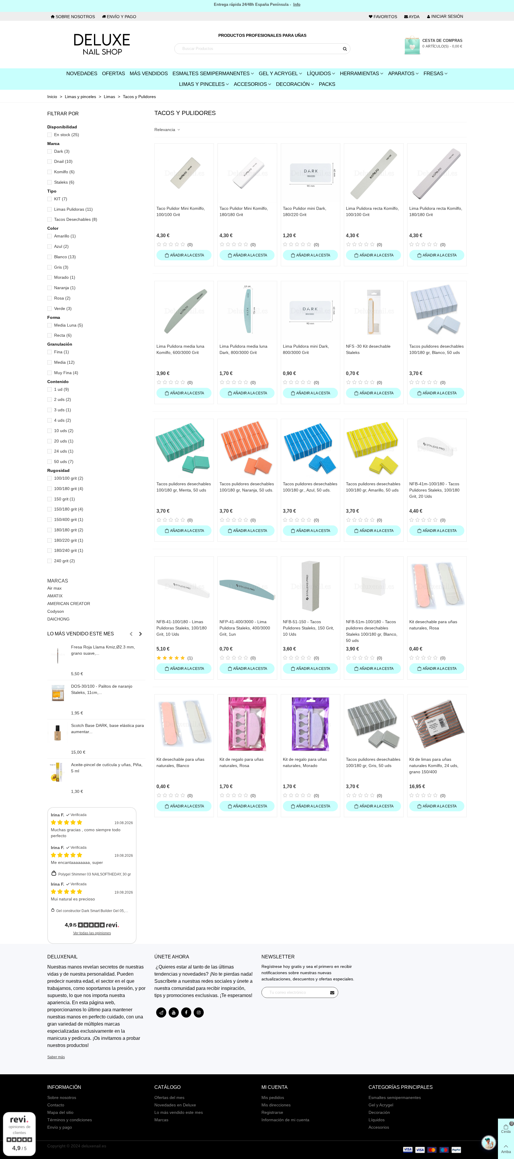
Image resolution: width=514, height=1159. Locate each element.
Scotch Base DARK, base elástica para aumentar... (107, 728)
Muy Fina (66, 372)
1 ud (61, 389)
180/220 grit (68, 540)
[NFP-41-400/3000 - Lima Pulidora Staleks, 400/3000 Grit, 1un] (247, 586)
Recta (63, 335)
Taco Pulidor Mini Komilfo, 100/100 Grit (180, 211)
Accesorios (250, 84)
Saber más (56, 1057)
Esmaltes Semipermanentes (211, 73)
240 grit (64, 560)
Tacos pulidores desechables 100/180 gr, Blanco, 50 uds (436, 349)
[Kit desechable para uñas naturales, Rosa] (437, 586)
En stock (66, 134)
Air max (54, 588)
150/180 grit (68, 509)
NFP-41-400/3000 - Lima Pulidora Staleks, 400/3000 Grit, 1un (245, 628)
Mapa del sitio (60, 1112)
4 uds (62, 420)
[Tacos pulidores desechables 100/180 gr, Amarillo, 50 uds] (373, 448)
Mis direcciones (276, 1105)
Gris (61, 267)
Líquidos (319, 73)
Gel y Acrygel (278, 73)
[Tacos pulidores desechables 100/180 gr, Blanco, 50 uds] (437, 310)
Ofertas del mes (169, 1097)
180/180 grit (68, 529)
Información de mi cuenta (285, 1119)
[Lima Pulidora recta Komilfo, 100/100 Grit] (373, 173)
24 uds (63, 451)
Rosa (62, 298)
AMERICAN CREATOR (68, 603)
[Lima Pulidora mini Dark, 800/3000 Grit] (310, 310)
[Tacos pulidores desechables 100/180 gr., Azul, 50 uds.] (310, 448)
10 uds (63, 430)
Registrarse (272, 1112)
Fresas (433, 73)
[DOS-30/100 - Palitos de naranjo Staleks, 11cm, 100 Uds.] (57, 693)
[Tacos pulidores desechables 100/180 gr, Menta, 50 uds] (184, 448)
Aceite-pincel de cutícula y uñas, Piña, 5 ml (106, 767)
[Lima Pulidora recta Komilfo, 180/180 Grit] (437, 173)
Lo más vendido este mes (80, 633)
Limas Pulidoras (73, 209)
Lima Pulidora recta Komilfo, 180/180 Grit (435, 211)
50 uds (63, 461)
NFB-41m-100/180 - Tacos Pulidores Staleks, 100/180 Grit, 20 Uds (434, 490)
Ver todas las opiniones (92, 933)
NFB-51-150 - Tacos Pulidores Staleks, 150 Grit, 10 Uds (308, 628)
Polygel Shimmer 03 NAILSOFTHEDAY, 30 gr (94, 874)
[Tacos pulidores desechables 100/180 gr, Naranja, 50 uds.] (247, 448)
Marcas (57, 580)
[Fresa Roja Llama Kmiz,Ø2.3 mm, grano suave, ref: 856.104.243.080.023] (57, 654)
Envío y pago (59, 1127)
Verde (63, 308)
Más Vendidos (149, 73)
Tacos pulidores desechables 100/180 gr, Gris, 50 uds (373, 762)
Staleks (64, 182)
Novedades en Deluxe (175, 1105)
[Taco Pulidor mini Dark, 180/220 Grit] (310, 173)
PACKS (327, 84)
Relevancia (165, 129)
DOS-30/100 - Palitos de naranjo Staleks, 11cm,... (101, 689)
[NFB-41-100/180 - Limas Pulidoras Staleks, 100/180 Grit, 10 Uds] (184, 586)
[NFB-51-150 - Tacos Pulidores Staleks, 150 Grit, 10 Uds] (310, 586)
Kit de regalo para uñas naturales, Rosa (242, 762)
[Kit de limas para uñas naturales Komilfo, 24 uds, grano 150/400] (437, 724)
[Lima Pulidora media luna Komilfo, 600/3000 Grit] (184, 310)
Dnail (63, 161)
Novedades (81, 73)
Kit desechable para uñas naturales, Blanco (180, 762)
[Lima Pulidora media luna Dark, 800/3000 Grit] (247, 310)
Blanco (65, 256)
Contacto (55, 1105)
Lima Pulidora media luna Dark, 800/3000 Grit (243, 349)
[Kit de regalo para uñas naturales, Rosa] (247, 724)
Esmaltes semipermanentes (395, 1097)
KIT (60, 198)
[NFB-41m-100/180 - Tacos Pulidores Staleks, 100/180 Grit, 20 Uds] (437, 448)
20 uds (63, 441)
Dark (62, 151)
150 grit (64, 499)
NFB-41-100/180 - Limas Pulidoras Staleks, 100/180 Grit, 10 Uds (181, 628)
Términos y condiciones (69, 1119)
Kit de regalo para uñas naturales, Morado (305, 762)
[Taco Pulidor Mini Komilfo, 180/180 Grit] (247, 173)
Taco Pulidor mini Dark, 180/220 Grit (304, 211)
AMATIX (54, 595)
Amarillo (65, 236)
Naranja (65, 287)
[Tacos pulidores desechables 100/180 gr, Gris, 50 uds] (373, 724)
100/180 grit (68, 488)
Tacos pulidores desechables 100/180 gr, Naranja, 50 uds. (247, 486)
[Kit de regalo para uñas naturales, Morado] (310, 724)
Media (64, 362)
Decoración (293, 84)
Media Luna (68, 325)
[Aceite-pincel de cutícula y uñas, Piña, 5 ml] (57, 772)
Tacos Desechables (75, 219)
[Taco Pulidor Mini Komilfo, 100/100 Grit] (184, 173)
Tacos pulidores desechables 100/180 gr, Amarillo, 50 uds (373, 486)
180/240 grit (68, 550)
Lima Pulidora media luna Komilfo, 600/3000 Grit (180, 349)
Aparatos (401, 73)
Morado (64, 277)
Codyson (55, 611)
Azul (61, 246)
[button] (130, 633)
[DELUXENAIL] (101, 44)
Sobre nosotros (61, 1097)
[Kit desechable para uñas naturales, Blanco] (184, 724)
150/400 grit (68, 519)
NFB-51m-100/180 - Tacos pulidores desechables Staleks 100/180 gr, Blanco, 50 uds (371, 631)
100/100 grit (68, 478)
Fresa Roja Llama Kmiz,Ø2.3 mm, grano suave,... (103, 650)
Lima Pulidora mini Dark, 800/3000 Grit (306, 349)
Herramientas (359, 73)
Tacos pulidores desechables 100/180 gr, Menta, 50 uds (183, 486)
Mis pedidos (272, 1097)
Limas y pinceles (202, 84)
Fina (61, 351)
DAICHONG (58, 619)
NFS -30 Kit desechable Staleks (368, 349)
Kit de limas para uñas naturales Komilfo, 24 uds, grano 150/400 (433, 765)
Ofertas (113, 73)
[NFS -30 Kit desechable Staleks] (373, 310)
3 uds (62, 409)
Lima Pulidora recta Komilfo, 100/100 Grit (372, 211)
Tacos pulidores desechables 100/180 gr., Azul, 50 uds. (310, 486)
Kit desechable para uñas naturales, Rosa (433, 624)
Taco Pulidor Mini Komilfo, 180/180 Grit (244, 211)
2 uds (62, 399)
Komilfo (64, 171)
